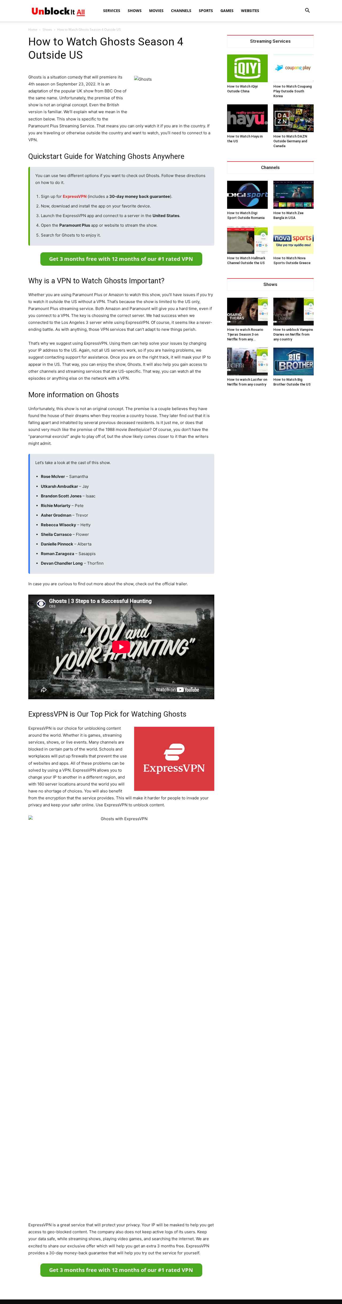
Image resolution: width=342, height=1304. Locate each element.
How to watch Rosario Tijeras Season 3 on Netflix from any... (245, 334)
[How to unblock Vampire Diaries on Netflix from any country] (293, 311)
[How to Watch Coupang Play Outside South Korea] (293, 68)
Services (111, 10)
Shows (135, 10)
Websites (250, 10)
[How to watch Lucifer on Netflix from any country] (247, 361)
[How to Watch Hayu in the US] (247, 118)
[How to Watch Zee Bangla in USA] (293, 195)
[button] (307, 11)
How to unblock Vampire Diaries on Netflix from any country (293, 334)
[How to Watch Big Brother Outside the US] (293, 361)
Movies (156, 10)
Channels (181, 10)
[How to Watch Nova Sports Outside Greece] (293, 240)
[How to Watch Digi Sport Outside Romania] (247, 195)
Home (32, 29)
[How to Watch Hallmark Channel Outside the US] (247, 240)
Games (227, 10)
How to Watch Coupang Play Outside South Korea (292, 91)
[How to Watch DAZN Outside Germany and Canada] (293, 118)
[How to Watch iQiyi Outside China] (247, 68)
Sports (206, 10)
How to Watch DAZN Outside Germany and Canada (290, 141)
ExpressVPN (75, 196)
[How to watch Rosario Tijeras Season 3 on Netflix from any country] (247, 311)
